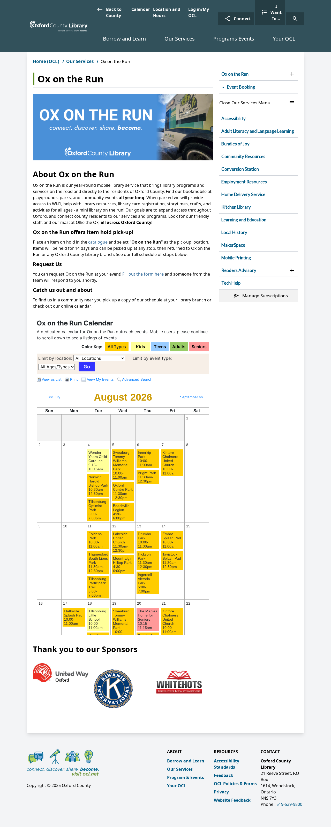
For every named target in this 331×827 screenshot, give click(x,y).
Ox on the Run (235, 74)
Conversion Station (240, 169)
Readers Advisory (238, 270)
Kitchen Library (236, 207)
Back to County (109, 12)
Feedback (223, 775)
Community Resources (243, 156)
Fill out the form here (143, 274)
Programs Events (233, 38)
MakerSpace (233, 245)
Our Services (179, 38)
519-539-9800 (289, 804)
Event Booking (241, 87)
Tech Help (230, 283)
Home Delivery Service (243, 194)
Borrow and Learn (124, 38)
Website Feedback (232, 800)
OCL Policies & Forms (235, 783)
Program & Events (185, 777)
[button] (292, 74)
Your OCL (284, 38)
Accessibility (233, 118)
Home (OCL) (46, 61)
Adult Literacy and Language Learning (257, 131)
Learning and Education (243, 219)
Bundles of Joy (235, 143)
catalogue (98, 242)
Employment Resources (244, 181)
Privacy (221, 792)
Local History (234, 232)
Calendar (140, 9)
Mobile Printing (236, 257)
